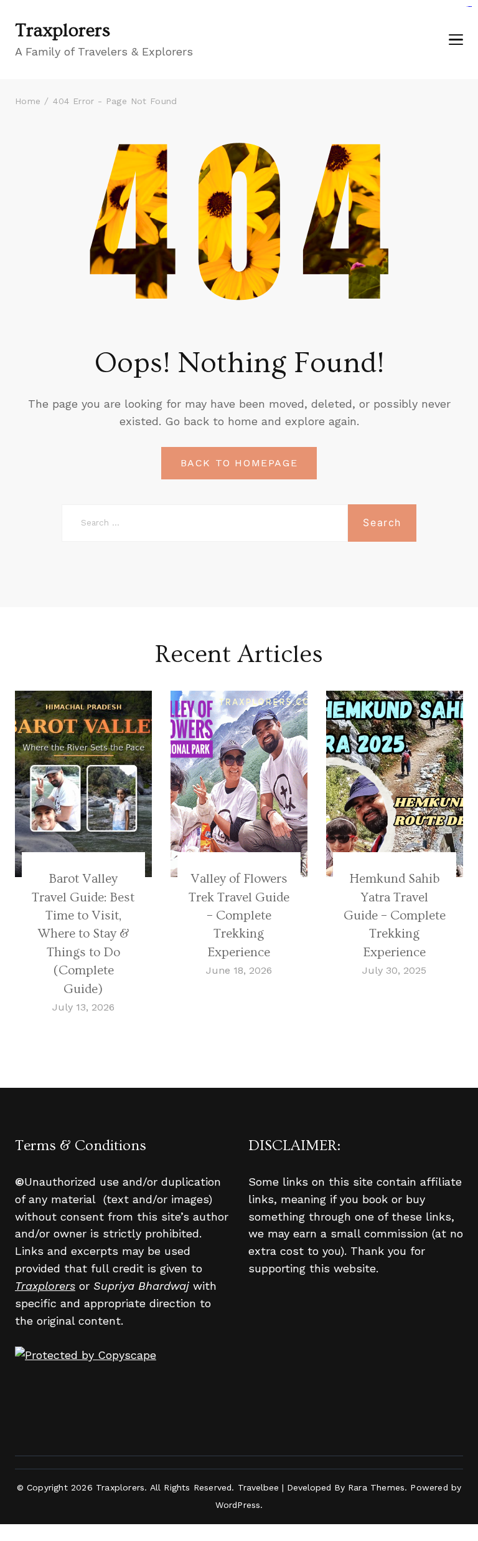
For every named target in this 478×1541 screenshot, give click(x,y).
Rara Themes (376, 1487)
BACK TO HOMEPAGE (239, 463)
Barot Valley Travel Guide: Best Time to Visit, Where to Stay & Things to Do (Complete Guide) (83, 933)
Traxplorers (62, 30)
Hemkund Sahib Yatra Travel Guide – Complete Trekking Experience (395, 915)
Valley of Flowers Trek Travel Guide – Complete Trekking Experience (239, 915)
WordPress (238, 1505)
